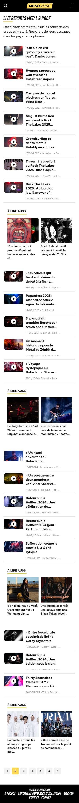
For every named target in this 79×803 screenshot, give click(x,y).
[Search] (20, 5)
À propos (10, 793)
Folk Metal (48, 310)
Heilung (45, 490)
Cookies (46, 797)
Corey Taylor (49, 647)
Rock (54, 378)
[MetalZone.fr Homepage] (40, 5)
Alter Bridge (49, 287)
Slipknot (45, 333)
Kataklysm (47, 153)
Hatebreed (48, 85)
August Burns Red (52, 130)
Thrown (46, 176)
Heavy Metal (60, 512)
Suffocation (49, 558)
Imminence (47, 467)
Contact (34, 797)
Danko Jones (49, 62)
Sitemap (69, 793)
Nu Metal (57, 333)
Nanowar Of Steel (52, 198)
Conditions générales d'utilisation (39, 793)
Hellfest (46, 512)
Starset (45, 378)
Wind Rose (48, 107)
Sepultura (47, 355)
